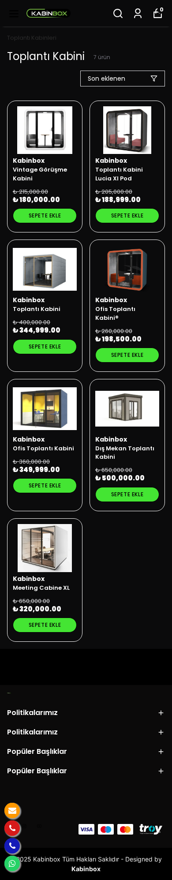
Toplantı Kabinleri (31, 38)
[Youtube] (39, 826)
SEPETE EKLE (45, 215)
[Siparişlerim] (137, 13)
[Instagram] (24, 826)
